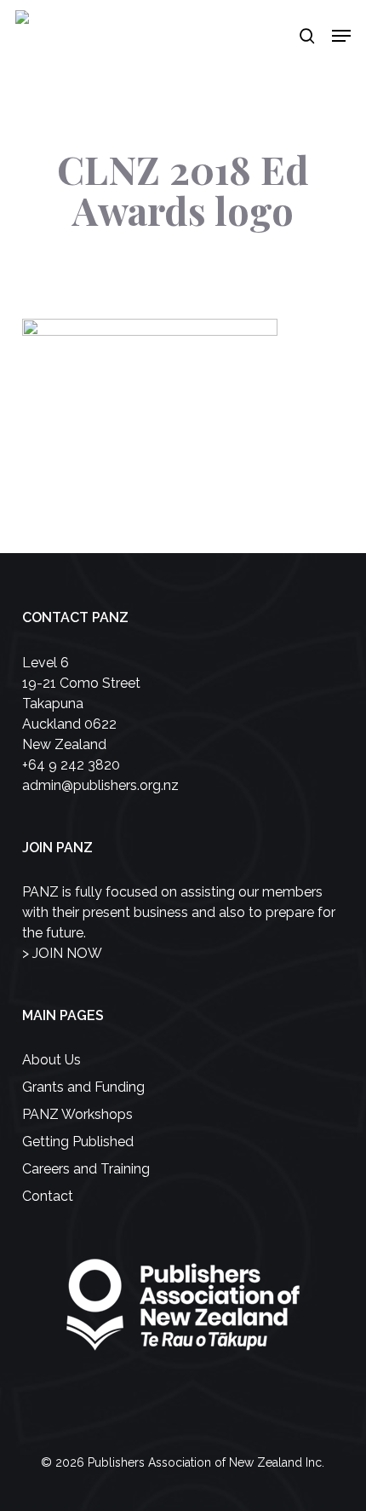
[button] (341, 35)
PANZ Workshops (77, 1114)
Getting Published (78, 1141)
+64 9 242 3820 (71, 765)
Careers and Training (86, 1169)
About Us (51, 1060)
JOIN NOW (67, 953)
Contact (47, 1196)
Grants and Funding (83, 1087)
